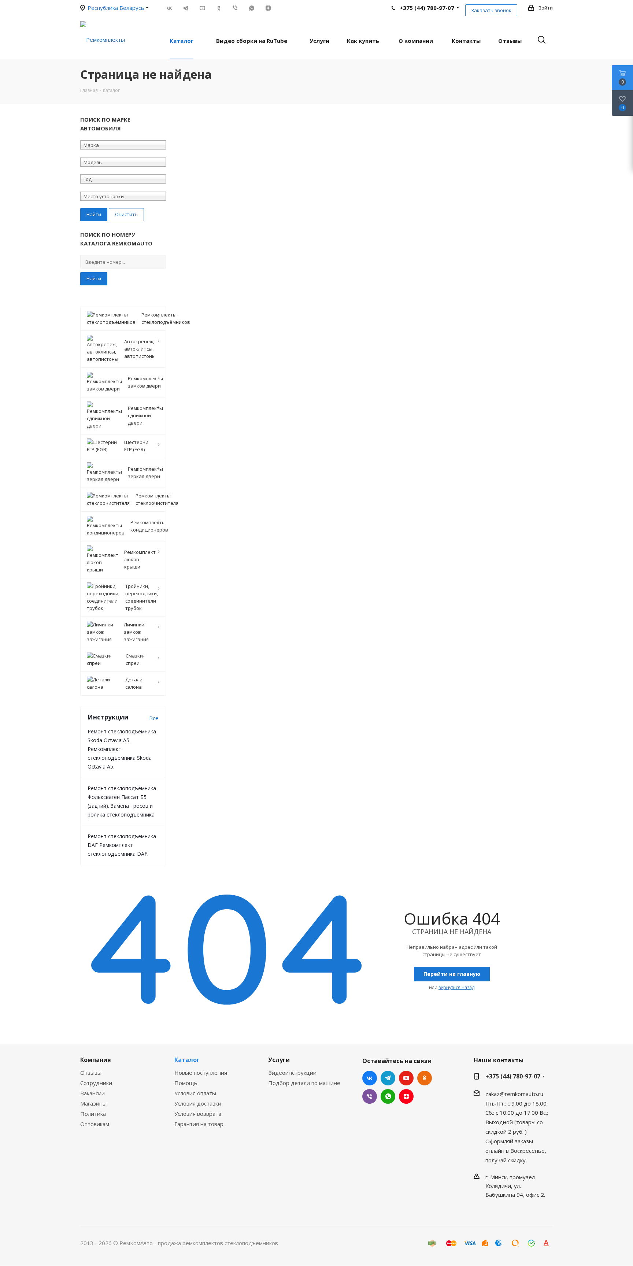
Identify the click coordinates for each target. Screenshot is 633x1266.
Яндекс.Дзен (268, 8)
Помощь (185, 1083)
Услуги (279, 1060)
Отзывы (90, 1072)
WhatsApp (251, 8)
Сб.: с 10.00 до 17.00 (511, 1112)
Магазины (93, 1103)
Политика (93, 1113)
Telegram (185, 8)
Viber (235, 8)
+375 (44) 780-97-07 (512, 1076)
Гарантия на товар (198, 1124)
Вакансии (92, 1093)
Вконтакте (169, 8)
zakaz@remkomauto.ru (514, 1093)
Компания (95, 1060)
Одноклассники (218, 8)
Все (154, 718)
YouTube (202, 8)
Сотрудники (96, 1083)
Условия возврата (197, 1113)
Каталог (187, 1060)
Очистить (126, 214)
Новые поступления (200, 1072)
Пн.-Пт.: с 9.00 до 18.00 (516, 1103)
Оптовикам (94, 1124)
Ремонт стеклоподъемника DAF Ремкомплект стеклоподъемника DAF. (122, 845)
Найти (93, 278)
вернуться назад (456, 987)
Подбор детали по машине (304, 1083)
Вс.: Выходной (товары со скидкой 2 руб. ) (516, 1122)
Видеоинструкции (292, 1072)
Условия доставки (197, 1103)
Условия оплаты (195, 1093)
